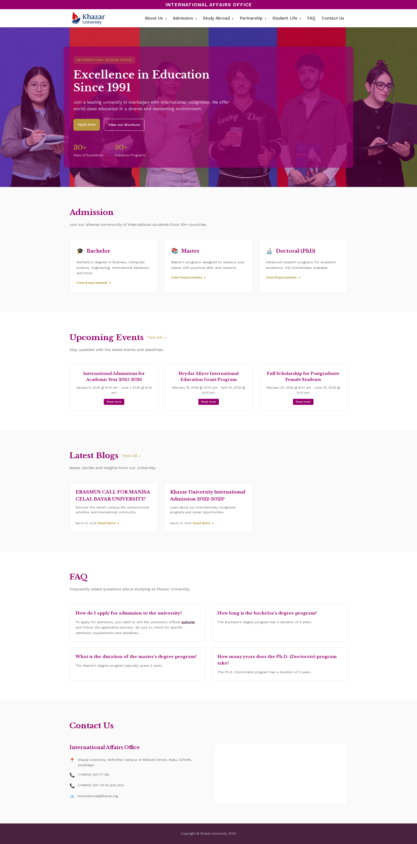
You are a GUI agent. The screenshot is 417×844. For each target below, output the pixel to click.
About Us (156, 18)
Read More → (108, 523)
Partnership (253, 18)
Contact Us (333, 18)
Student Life (286, 18)
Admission (185, 18)
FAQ (311, 18)
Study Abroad (218, 18)
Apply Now (87, 124)
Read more (114, 401)
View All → (156, 337)
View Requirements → (93, 283)
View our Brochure (124, 125)
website (188, 622)
